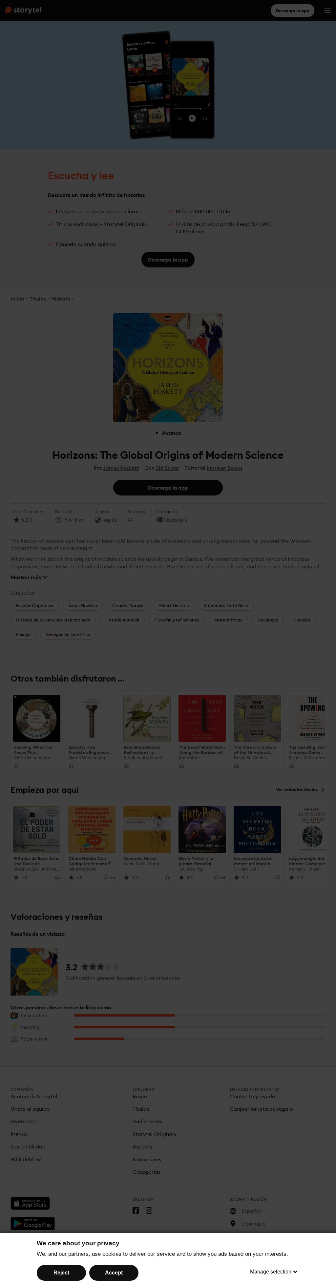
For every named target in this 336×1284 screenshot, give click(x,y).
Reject (61, 1272)
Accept (114, 1272)
